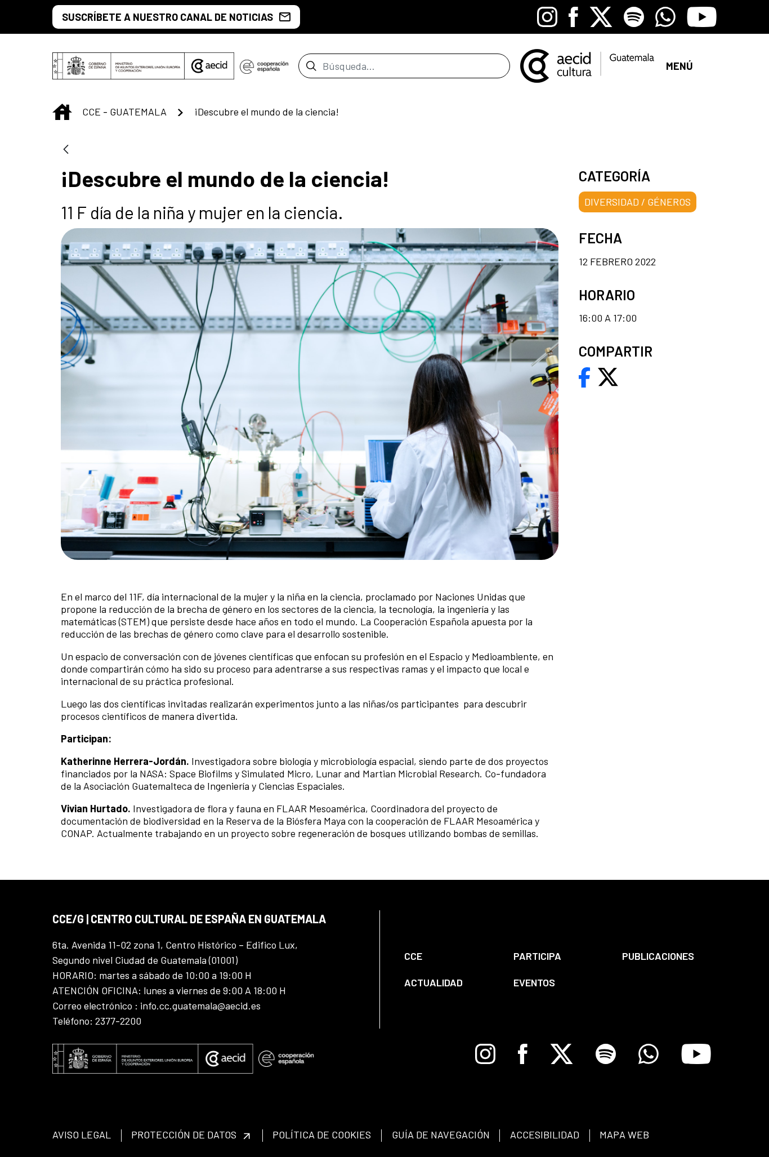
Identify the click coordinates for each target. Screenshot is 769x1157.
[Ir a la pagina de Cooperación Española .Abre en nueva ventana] (264, 66)
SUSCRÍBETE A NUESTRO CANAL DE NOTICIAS (167, 17)
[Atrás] (66, 150)
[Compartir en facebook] (585, 376)
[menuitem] (449, 956)
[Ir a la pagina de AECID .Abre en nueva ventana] (209, 65)
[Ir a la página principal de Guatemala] (588, 65)
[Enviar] (311, 66)
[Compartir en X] (608, 376)
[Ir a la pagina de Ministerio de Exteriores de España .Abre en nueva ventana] (118, 65)
